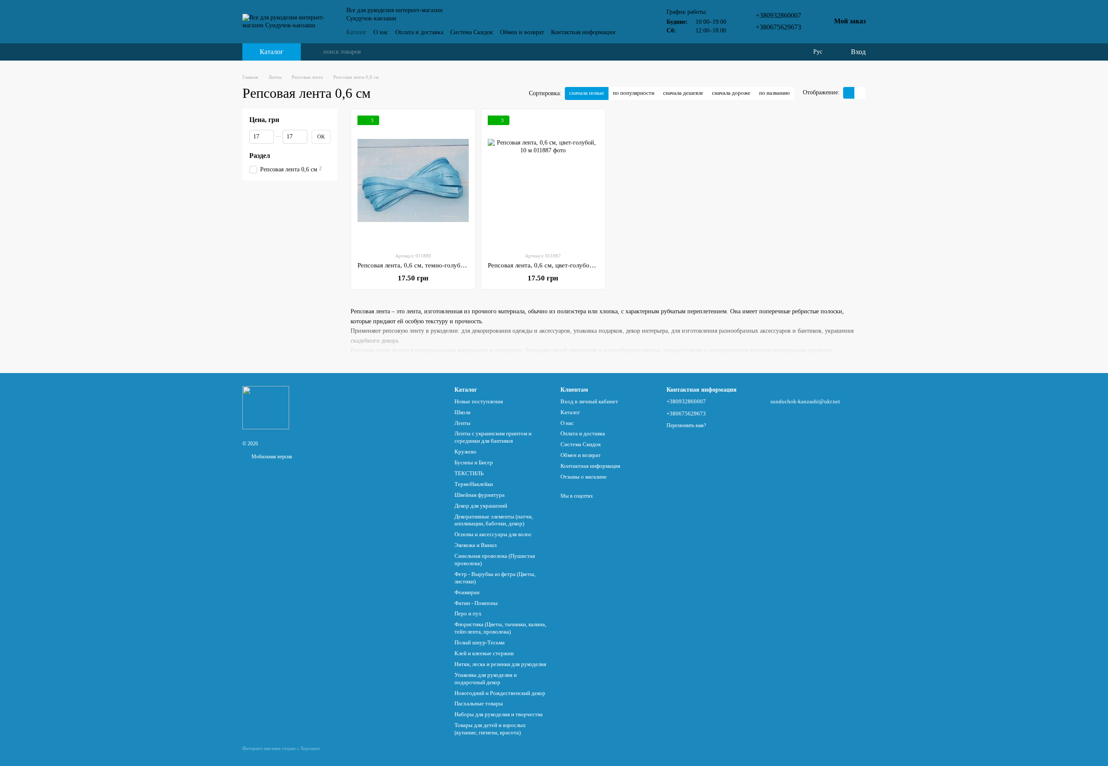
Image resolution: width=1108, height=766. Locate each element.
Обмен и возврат (522, 32)
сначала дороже (731, 93)
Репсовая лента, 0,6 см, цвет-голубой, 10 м (548, 265)
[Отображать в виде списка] (860, 93)
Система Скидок (471, 32)
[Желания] (800, 52)
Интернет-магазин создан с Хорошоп (281, 748)
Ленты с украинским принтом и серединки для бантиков (492, 437)
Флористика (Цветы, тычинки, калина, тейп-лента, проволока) (500, 628)
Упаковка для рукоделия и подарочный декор (485, 679)
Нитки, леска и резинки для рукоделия (500, 664)
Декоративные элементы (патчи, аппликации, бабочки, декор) (493, 520)
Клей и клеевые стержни (484, 653)
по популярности (633, 93)
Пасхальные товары (478, 703)
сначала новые (586, 93)
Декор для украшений (480, 505)
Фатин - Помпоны (476, 603)
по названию (774, 93)
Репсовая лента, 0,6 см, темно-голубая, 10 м (420, 265)
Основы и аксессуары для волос (493, 534)
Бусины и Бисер (473, 462)
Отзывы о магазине (583, 476)
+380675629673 (778, 27)
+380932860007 (778, 15)
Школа (462, 412)
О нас (381, 32)
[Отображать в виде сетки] (848, 93)
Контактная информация (583, 32)
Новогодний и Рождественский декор (499, 693)
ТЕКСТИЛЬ (468, 473)
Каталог (356, 32)
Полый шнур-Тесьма (479, 642)
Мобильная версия (271, 457)
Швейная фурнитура (479, 495)
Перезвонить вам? (686, 425)
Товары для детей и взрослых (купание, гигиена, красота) (490, 729)
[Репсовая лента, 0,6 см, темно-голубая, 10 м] (413, 180)
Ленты (462, 423)
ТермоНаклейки (473, 484)
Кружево (465, 451)
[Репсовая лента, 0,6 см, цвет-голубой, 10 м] (543, 180)
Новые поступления (478, 401)
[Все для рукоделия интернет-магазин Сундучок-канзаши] (265, 407)
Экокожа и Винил (475, 545)
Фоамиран (467, 592)
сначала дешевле (683, 93)
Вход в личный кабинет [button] (589, 401)
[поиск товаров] (316, 52)
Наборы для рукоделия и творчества (498, 714)
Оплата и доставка (419, 32)
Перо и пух (468, 613)
